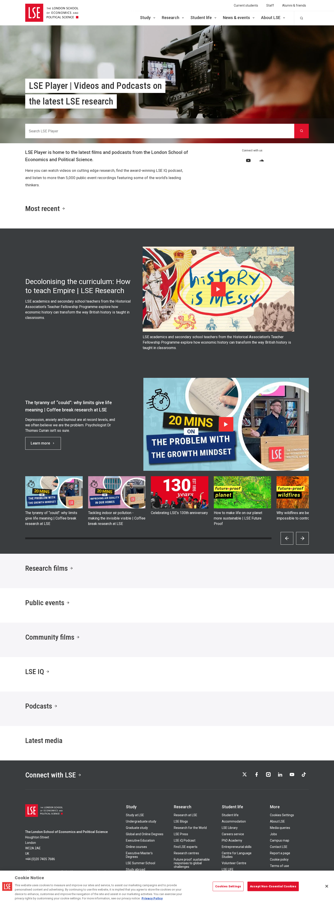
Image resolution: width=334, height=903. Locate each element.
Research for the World (190, 828)
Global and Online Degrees (144, 834)
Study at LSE (135, 815)
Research (170, 17)
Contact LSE (278, 847)
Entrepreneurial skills (237, 847)
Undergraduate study (141, 821)
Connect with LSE (50, 775)
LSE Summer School (140, 863)
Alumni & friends (294, 5)
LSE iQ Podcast (184, 840)
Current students (246, 5)
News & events (236, 17)
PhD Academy (232, 840)
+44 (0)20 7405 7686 (40, 859)
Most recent (42, 208)
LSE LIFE (228, 869)
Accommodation (234, 821)
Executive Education (140, 840)
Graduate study (137, 828)
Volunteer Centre (234, 863)
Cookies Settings (282, 815)
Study (145, 17)
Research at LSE (185, 815)
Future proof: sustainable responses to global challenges (192, 863)
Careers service (233, 834)
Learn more (40, 443)
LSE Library (230, 828)
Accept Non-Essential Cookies (273, 886)
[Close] (327, 886)
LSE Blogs (181, 821)
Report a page (280, 853)
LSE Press (181, 834)
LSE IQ (34, 671)
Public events (44, 602)
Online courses (136, 847)
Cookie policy (279, 859)
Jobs (273, 834)
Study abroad (135, 869)
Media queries (280, 828)
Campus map (279, 840)
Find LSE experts (185, 847)
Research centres (186, 853)
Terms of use (279, 866)
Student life (201, 17)
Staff (270, 5)
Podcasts (38, 706)
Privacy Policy (152, 898)
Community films (49, 637)
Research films (46, 568)
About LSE (270, 17)
